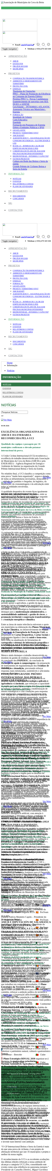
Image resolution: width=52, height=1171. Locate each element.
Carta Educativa (20, 119)
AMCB (15, 61)
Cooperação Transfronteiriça (28, 78)
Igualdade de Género (22, 117)
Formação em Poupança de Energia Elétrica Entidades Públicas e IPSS (29, 126)
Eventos (17, 181)
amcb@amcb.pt (27, 45)
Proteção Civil (20, 86)
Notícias (17, 179)
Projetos (14, 73)
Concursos (18, 198)
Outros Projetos (21, 159)
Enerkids (17, 122)
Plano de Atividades (23, 186)
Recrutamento (18, 191)
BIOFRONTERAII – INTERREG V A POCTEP (31, 156)
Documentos (19, 196)
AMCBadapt (18, 135)
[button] (6, 420)
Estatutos (18, 64)
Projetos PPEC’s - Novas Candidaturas (30, 99)
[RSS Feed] (48, 45)
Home (10, 363)
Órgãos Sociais (20, 66)
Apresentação (17, 56)
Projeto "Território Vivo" (26, 133)
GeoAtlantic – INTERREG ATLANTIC (31, 107)
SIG (10, 203)
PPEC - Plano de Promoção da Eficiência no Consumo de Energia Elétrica (31, 95)
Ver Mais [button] (47, 477)
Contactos (15, 210)
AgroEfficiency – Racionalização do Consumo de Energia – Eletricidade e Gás (31, 140)
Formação (18, 115)
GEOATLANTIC (19, 130)
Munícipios (18, 69)
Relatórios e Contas (23, 184)
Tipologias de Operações (24, 91)
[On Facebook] (38, 45)
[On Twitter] (43, 45)
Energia (17, 89)
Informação (16, 174)
